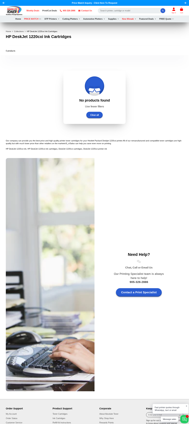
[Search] (162, 10)
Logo (14, 10)
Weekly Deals (32, 10)
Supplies (112, 19)
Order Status (11, 418)
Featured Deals (146, 19)
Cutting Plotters (70, 19)
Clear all (94, 115)
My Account (11, 414)
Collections (19, 31)
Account (174, 11)
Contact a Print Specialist (139, 292)
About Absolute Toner (108, 414)
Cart (181, 11)
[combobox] (132, 10)
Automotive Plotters (93, 19)
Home (18, 19)
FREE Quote (165, 19)
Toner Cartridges (60, 414)
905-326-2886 (69, 10)
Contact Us (86, 10)
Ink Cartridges (59, 418)
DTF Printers (51, 19)
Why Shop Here (106, 418)
